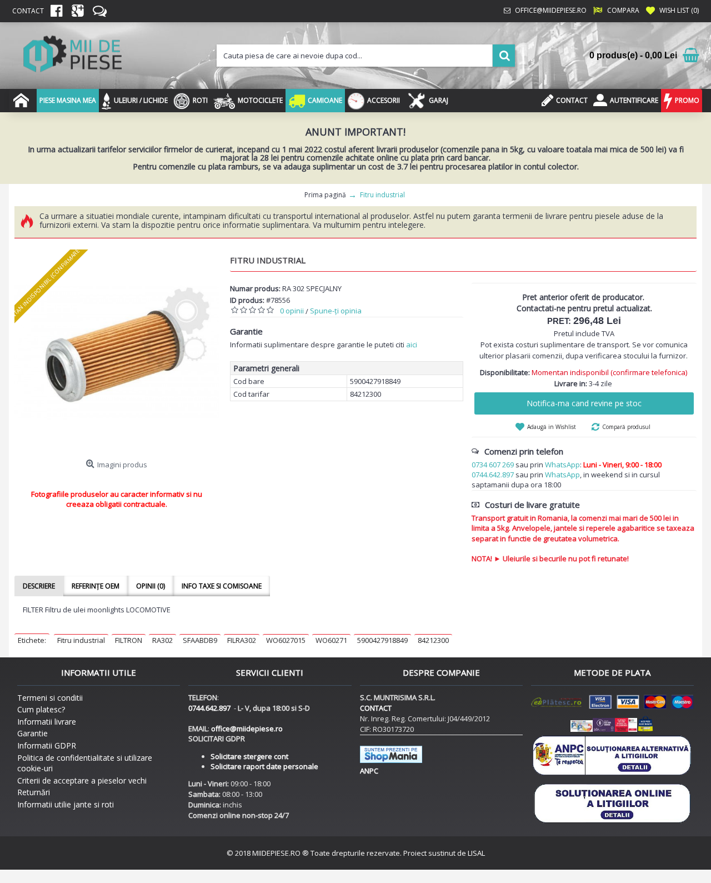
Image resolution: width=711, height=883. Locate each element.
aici (411, 345)
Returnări (33, 792)
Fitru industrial (81, 640)
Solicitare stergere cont (249, 756)
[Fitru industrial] (116, 352)
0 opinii (292, 311)
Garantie (32, 733)
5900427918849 (382, 640)
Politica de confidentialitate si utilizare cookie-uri (84, 763)
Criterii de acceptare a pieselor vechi (82, 780)
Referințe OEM (95, 586)
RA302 (162, 640)
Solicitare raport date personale (264, 766)
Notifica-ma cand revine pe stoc (584, 403)
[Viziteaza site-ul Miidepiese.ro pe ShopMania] (391, 760)
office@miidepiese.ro (247, 729)
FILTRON (128, 640)
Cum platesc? (41, 709)
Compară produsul (626, 427)
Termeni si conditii (50, 697)
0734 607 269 (493, 465)
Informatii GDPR (46, 745)
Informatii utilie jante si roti (65, 804)
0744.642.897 (493, 475)
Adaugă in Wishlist (551, 427)
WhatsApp (562, 465)
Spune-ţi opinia (336, 311)
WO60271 (331, 640)
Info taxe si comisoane (222, 586)
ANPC (369, 771)
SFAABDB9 (200, 640)
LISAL (476, 853)
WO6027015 (286, 640)
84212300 (433, 640)
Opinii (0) (150, 586)
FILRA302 (241, 640)
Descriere (39, 586)
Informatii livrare (46, 721)
